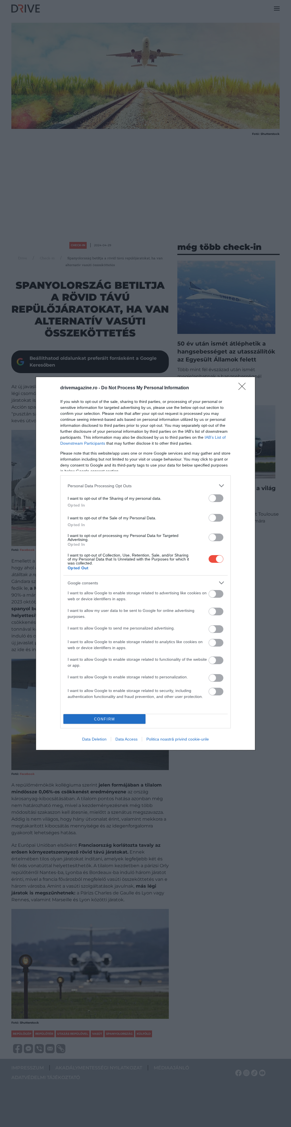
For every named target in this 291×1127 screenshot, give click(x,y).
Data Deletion (94, 739)
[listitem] (145, 486)
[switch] (216, 498)
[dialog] (145, 563)
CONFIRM (104, 719)
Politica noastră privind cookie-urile (177, 739)
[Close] (243, 388)
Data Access (126, 739)
